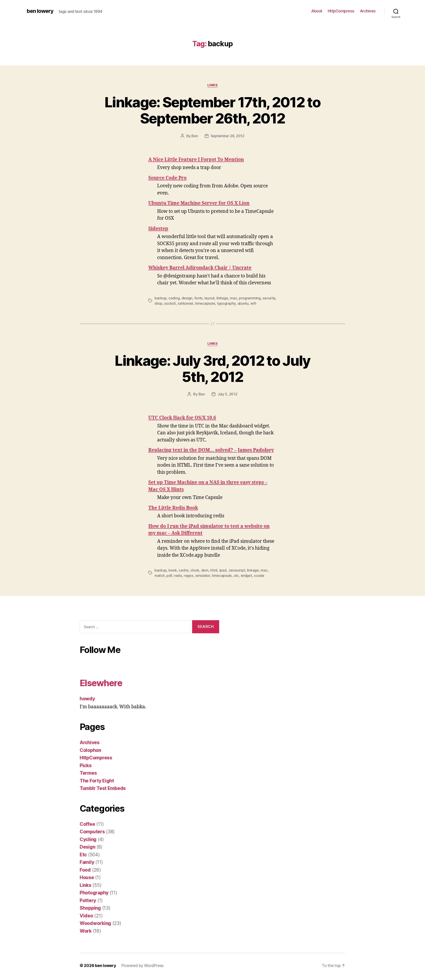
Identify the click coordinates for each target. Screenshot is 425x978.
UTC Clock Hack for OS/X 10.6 (182, 418)
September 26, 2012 (227, 136)
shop (158, 303)
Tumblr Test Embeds (103, 788)
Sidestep (158, 229)
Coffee (87, 824)
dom (205, 570)
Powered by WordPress (142, 965)
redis (178, 575)
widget (246, 575)
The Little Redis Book (173, 508)
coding (174, 298)
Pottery (88, 900)
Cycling (88, 839)
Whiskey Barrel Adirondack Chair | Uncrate (199, 268)
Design (87, 847)
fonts (198, 298)
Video (86, 915)
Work (86, 931)
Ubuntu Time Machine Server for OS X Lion (198, 203)
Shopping (90, 908)
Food (85, 870)
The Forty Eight (97, 781)
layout (209, 298)
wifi (253, 303)
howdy (87, 698)
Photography (94, 892)
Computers (92, 831)
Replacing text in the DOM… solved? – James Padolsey (211, 450)
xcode (259, 575)
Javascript (236, 570)
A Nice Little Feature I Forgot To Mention (196, 160)
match (160, 575)
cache (184, 570)
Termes (88, 773)
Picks (86, 765)
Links (212, 85)
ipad (222, 570)
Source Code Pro (167, 178)
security (269, 298)
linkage (222, 298)
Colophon (90, 750)
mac (233, 298)
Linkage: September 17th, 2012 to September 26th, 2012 (212, 110)
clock (194, 570)
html (213, 570)
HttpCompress (341, 11)
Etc (83, 854)
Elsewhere (101, 683)
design (187, 298)
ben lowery (40, 11)
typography (226, 303)
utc (236, 575)
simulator (202, 575)
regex (188, 575)
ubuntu (243, 303)
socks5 (170, 303)
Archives (368, 11)
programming (250, 298)
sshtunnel (185, 303)
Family (87, 862)
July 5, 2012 (228, 394)
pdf (169, 575)
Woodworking (95, 923)
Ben (194, 136)
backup (160, 298)
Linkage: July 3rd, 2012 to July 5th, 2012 (212, 368)
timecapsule (205, 303)
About (316, 11)
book (172, 570)
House (87, 877)
